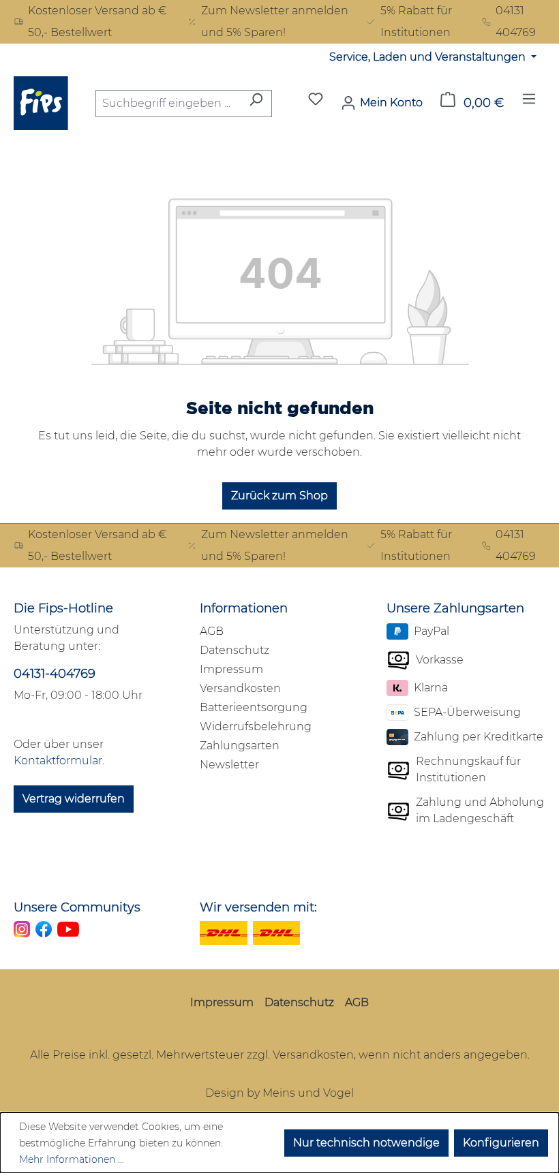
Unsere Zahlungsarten (455, 608)
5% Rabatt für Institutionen (416, 21)
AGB (212, 631)
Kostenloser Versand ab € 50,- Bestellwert (97, 21)
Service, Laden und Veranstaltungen (428, 56)
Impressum (231, 669)
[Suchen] (256, 103)
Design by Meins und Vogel (279, 1092)
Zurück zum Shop (279, 495)
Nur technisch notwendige (366, 1142)
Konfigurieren (501, 1142)
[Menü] (529, 102)
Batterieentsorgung (253, 707)
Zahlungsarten (240, 745)
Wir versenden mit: (258, 907)
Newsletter (229, 764)
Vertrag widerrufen (73, 798)
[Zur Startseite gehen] (41, 103)
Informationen (244, 608)
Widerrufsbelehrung (256, 726)
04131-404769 (54, 673)
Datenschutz (234, 650)
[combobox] (168, 103)
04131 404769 (516, 21)
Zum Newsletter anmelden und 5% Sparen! (274, 21)
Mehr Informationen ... (71, 1159)
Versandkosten (240, 688)
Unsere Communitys (77, 907)
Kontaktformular (58, 760)
